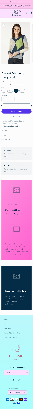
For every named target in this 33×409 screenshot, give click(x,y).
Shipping (11, 84)
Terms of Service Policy (12, 333)
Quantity (4, 95)
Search (6, 324)
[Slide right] (21, 67)
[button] (2, 13)
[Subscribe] (27, 372)
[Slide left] (12, 67)
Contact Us (7, 329)
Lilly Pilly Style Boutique (13, 406)
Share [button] (6, 130)
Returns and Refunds (11, 337)
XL (22, 91)
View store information (11, 126)
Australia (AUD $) (15, 392)
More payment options (16, 116)
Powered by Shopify (24, 406)
